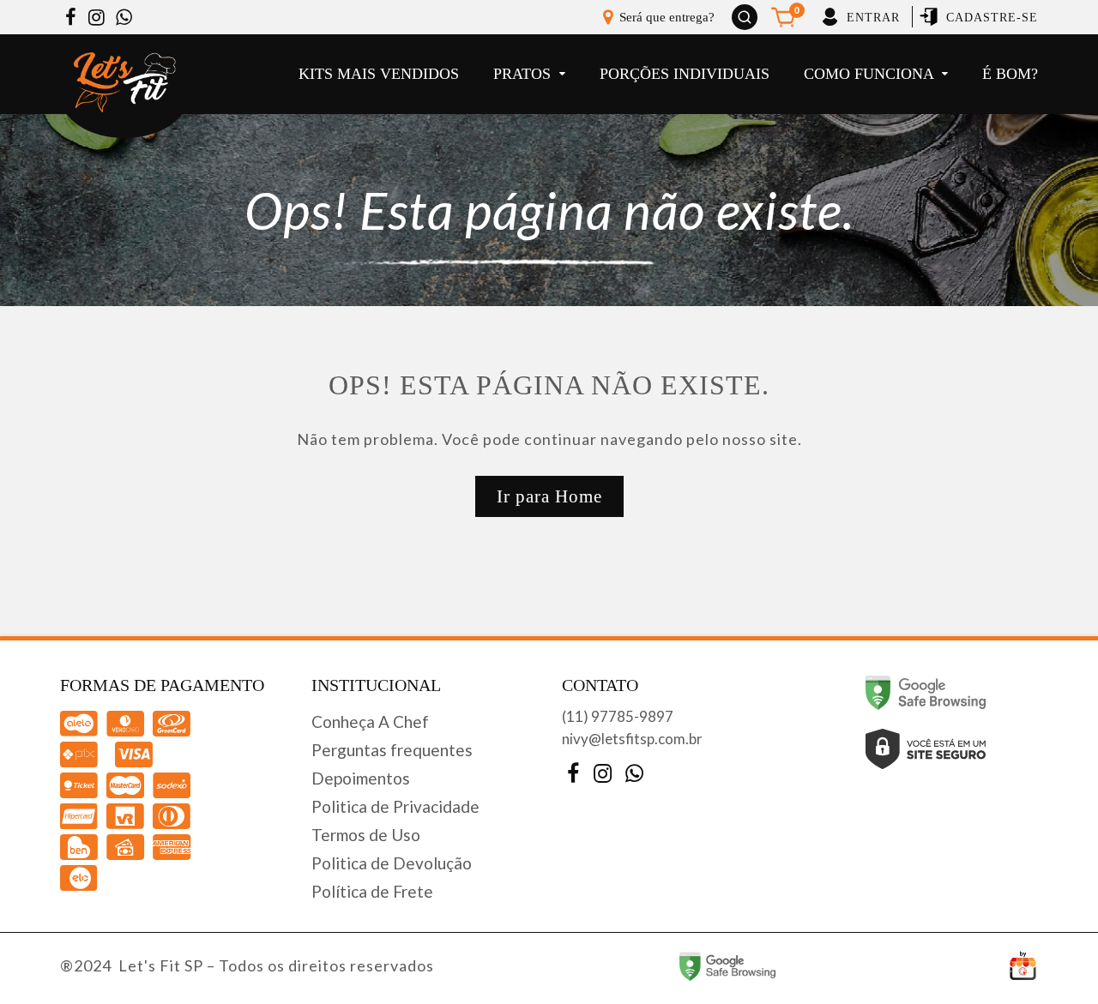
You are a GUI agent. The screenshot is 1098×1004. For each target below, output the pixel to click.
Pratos (524, 73)
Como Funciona (871, 73)
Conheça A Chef (370, 721)
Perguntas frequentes (392, 750)
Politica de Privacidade (395, 806)
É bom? (1010, 73)
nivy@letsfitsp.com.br (632, 739)
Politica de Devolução (391, 863)
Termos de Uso (365, 835)
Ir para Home (549, 496)
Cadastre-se (992, 17)
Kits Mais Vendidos (379, 73)
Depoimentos (360, 778)
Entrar (873, 17)
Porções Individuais (684, 73)
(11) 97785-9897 (617, 716)
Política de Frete (372, 891)
